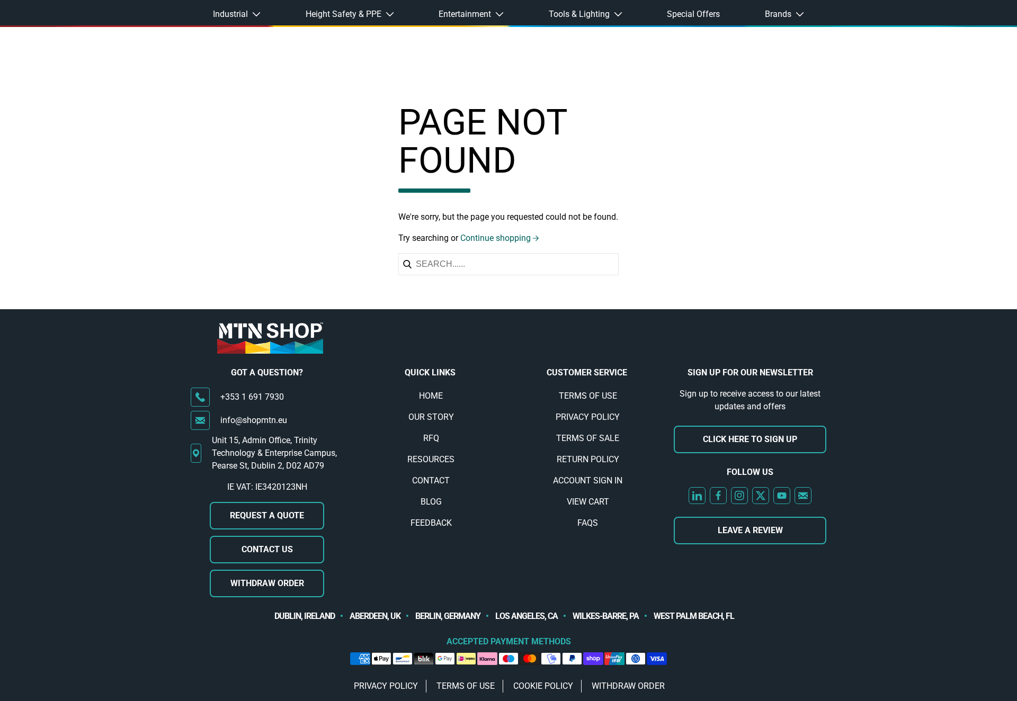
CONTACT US (267, 549)
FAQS (587, 523)
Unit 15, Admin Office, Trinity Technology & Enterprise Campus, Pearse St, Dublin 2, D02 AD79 (274, 453)
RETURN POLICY (588, 459)
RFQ (431, 438)
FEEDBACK (431, 523)
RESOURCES (430, 459)
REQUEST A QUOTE (267, 515)
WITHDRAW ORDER (267, 583)
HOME (431, 396)
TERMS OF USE (588, 396)
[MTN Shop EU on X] (760, 495)
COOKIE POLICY (543, 686)
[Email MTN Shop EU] (803, 495)
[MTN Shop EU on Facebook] (718, 495)
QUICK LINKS (430, 372)
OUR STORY (431, 417)
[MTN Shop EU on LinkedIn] (697, 495)
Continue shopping (495, 238)
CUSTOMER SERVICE (587, 372)
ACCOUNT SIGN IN (587, 480)
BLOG (431, 502)
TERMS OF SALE (587, 438)
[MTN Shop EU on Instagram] (739, 495)
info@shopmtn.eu (253, 420)
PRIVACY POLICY (588, 417)
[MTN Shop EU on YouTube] (781, 495)
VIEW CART (588, 502)
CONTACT (431, 480)
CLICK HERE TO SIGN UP (750, 439)
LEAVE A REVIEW (750, 530)
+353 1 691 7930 (252, 397)
